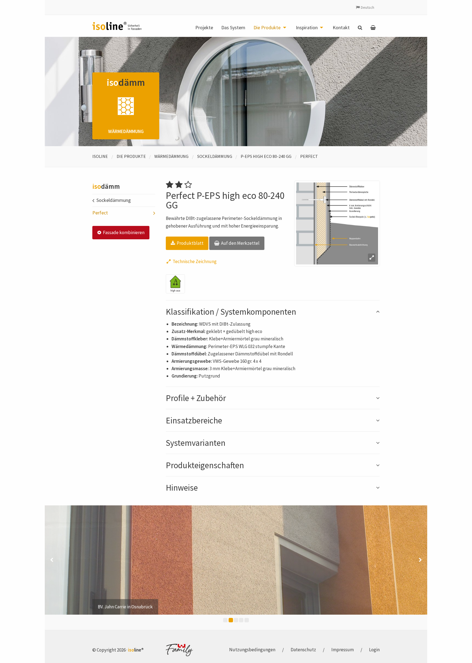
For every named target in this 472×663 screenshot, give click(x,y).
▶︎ (420, 560)
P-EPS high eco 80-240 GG (266, 156)
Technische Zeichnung (194, 261)
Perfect (309, 156)
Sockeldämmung (214, 156)
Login (374, 650)
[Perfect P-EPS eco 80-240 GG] (337, 223)
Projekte (204, 27)
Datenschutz (303, 650)
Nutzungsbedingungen (252, 650)
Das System (233, 27)
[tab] (273, 311)
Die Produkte (267, 27)
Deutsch (367, 7)
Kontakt (341, 27)
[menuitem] (204, 27)
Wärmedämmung (171, 156)
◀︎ (51, 560)
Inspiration (307, 27)
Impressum (342, 650)
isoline (100, 156)
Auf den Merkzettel (239, 243)
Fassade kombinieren (123, 232)
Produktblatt (189, 243)
